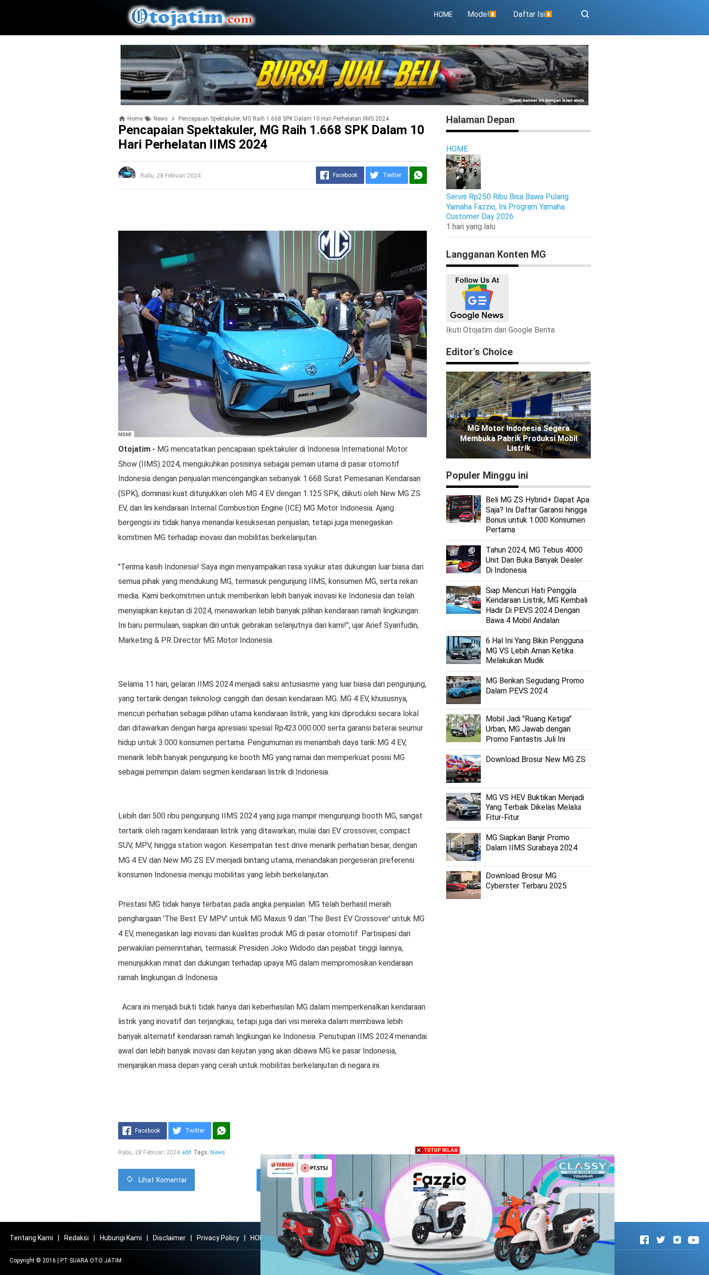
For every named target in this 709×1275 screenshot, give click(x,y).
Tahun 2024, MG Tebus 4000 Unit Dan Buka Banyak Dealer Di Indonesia (534, 560)
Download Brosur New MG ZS (536, 759)
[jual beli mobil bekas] (354, 74)
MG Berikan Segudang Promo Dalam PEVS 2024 (535, 685)
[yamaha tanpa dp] (437, 1214)
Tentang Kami (31, 1238)
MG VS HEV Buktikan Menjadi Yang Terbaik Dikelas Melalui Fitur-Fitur (535, 807)
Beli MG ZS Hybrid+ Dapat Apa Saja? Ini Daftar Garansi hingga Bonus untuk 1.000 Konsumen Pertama (537, 514)
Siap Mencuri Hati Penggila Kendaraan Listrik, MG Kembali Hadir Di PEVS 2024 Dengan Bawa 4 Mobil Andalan (536, 605)
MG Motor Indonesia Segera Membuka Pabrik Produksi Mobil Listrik (518, 438)
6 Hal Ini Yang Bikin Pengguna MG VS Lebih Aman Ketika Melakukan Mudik (535, 650)
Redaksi (76, 1238)
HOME (443, 14)
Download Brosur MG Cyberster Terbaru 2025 (526, 880)
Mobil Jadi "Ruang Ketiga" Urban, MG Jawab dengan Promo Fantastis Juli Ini (529, 729)
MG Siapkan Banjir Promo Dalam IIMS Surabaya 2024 (531, 842)
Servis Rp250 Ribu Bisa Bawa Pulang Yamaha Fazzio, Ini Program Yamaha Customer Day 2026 (507, 207)
